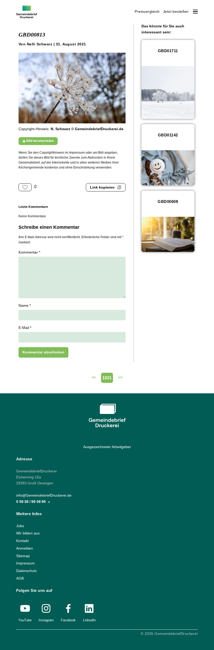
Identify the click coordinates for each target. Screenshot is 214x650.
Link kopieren (102, 187)
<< (94, 378)
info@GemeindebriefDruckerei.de (44, 495)
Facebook (68, 620)
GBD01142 (168, 135)
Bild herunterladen (40, 141)
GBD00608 (168, 201)
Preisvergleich (147, 12)
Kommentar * (29, 252)
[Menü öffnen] (195, 12)
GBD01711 (168, 51)
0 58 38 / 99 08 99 (31, 501)
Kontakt (22, 541)
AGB (20, 578)
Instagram (46, 620)
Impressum (25, 563)
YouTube (25, 620)
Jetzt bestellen (176, 12)
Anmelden (24, 548)
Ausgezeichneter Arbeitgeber (107, 447)
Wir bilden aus (28, 533)
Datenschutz (26, 571)
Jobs (20, 526)
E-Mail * (25, 328)
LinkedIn (89, 620)
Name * (25, 306)
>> (120, 378)
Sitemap (23, 556)
